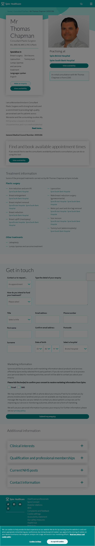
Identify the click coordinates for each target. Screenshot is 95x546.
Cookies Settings (35, 542)
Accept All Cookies (57, 542)
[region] (47, 536)
